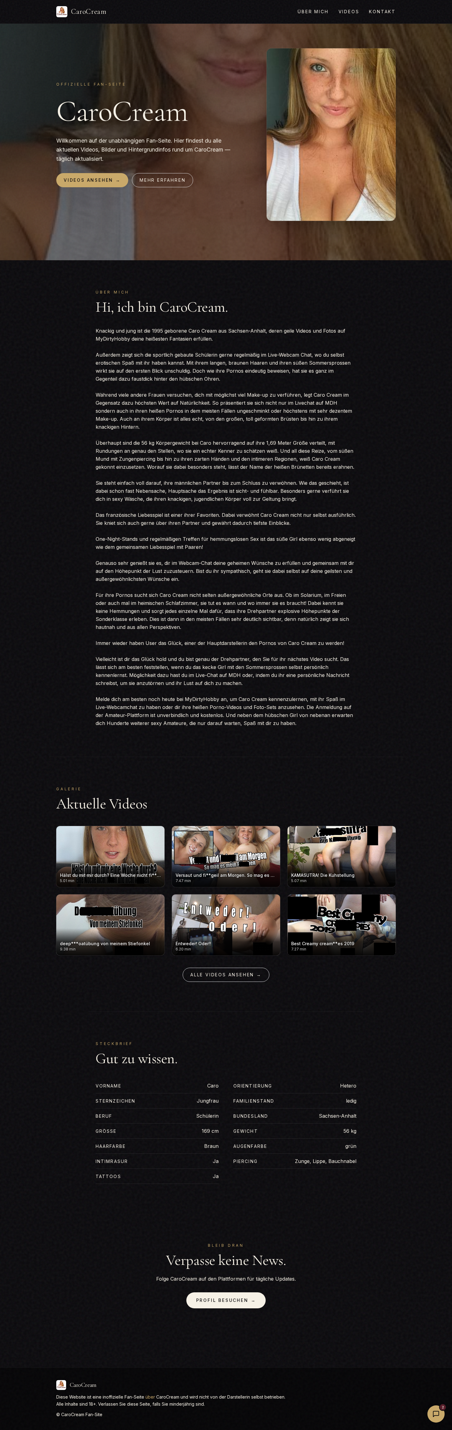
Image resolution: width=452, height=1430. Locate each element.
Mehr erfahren (162, 180)
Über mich (313, 11)
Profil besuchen (226, 1300)
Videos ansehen (92, 180)
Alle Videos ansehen (226, 974)
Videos (349, 11)
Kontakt (382, 11)
